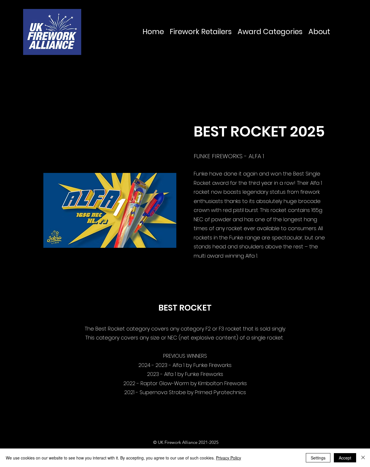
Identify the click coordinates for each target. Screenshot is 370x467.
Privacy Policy (228, 458)
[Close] (363, 457)
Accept (345, 458)
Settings (318, 458)
